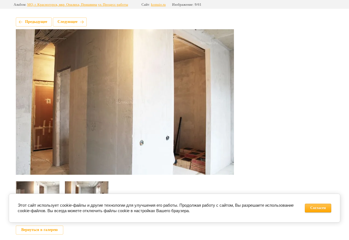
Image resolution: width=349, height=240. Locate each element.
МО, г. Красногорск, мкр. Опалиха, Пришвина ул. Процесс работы (77, 4)
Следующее (67, 22)
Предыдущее (36, 22)
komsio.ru (158, 4)
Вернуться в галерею (39, 230)
